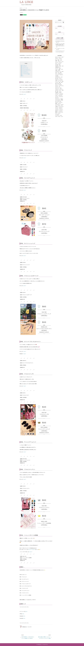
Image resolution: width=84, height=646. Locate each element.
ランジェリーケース (61, 106)
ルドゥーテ (56, 62)
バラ (55, 59)
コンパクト (59, 61)
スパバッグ (56, 107)
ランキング (21, 12)
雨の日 (60, 72)
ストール (56, 105)
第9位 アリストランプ (24, 66)
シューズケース (57, 115)
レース (61, 59)
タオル (60, 68)
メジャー (62, 105)
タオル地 (60, 92)
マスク (56, 73)
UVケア (56, 72)
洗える (59, 70)
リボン (58, 59)
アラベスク (61, 79)
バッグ (61, 60)
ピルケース (56, 85)
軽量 (58, 60)
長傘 (60, 83)
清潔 (58, 83)
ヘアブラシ (62, 104)
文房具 (59, 69)
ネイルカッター (60, 95)
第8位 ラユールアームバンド (24, 67)
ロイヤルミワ (61, 74)
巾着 (61, 82)
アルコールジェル (57, 104)
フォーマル (56, 96)
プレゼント (56, 58)
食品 (59, 116)
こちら (26, 611)
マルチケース (57, 93)
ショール (59, 113)
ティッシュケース (60, 80)
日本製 (56, 60)
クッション (56, 94)
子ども (61, 115)
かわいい (60, 57)
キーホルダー (60, 84)
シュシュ (60, 91)
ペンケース (56, 82)
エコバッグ (56, 68)
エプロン (56, 116)
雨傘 (59, 82)
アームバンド (61, 93)
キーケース (59, 103)
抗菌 (55, 83)
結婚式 (56, 103)
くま (60, 81)
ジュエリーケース (61, 85)
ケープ (56, 113)
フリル (56, 61)
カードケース (57, 79)
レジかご (56, 95)
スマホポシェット (60, 73)
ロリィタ (56, 84)
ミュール (62, 116)
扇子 (59, 105)
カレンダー (56, 102)
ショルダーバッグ (57, 71)
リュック (56, 81)
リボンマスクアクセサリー (60, 39)
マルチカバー (60, 107)
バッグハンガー (61, 96)
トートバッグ (57, 74)
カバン (62, 61)
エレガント (60, 58)
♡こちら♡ (24, 94)
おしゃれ (56, 57)
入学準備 (56, 106)
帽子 (62, 81)
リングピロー (60, 102)
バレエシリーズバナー (31, 549)
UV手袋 (56, 80)
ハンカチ (56, 69)
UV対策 (56, 70)
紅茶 (57, 91)
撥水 (62, 71)
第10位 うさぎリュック (24, 65)
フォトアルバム (57, 114)
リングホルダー (61, 94)
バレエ (62, 69)
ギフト (62, 57)
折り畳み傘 (56, 92)
